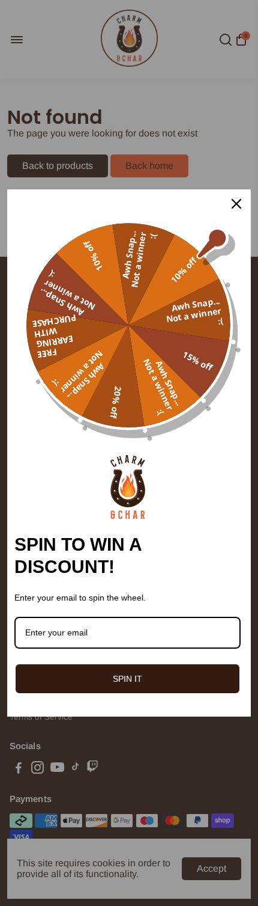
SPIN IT (127, 679)
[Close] (236, 203)
